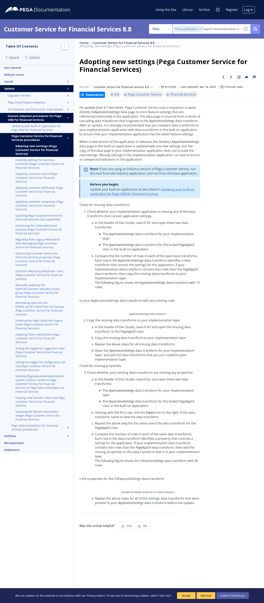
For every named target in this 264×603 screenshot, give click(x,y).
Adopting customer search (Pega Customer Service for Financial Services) (36, 177)
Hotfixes (10, 436)
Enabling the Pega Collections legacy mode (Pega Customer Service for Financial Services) (39, 324)
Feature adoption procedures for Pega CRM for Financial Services (34, 118)
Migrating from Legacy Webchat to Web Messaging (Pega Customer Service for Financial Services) (37, 243)
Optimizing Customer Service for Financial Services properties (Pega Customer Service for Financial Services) (37, 259)
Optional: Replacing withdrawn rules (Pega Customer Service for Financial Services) (39, 275)
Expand (14, 57)
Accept (186, 595)
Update (9, 88)
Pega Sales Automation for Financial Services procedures (35, 427)
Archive (204, 10)
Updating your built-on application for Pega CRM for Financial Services (36, 128)
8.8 (117, 94)
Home (84, 43)
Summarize (95, 95)
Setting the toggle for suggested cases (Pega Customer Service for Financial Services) (40, 352)
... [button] (159, 43)
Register (232, 10)
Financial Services (183, 94)
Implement (12, 450)
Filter (156, 29)
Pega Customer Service (144, 94)
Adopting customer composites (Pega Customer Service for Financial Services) (39, 205)
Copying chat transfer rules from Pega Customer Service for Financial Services (40, 401)
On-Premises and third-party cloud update (35, 109)
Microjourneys (14, 443)
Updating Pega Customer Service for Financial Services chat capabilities (38, 217)
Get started (12, 67)
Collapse (34, 57)
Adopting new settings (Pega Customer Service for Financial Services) (36, 150)
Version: (84, 87)
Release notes (14, 74)
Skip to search (47, 4)
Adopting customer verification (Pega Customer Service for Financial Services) (39, 191)
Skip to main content (17, 4)
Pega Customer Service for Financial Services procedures (37, 138)
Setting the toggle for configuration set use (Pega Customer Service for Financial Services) (40, 366)
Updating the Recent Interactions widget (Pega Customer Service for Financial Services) (37, 415)
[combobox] (207, 29)
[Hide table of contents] (65, 46)
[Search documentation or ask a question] (255, 29)
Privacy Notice (96, 595)
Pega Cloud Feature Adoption (26, 102)
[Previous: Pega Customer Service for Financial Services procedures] (223, 77)
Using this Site (166, 10)
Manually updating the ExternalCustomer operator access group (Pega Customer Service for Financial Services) (37, 290)
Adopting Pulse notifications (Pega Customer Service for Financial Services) (37, 338)
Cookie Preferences (232, 595)
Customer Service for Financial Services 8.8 (123, 43)
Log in (248, 10)
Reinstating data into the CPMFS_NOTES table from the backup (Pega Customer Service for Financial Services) (39, 308)
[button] (200, 29)
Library (187, 10)
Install (8, 81)
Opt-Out (205, 595)
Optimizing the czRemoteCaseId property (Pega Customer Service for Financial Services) (38, 229)
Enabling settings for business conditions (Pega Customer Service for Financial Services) (40, 163)
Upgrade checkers (19, 95)
